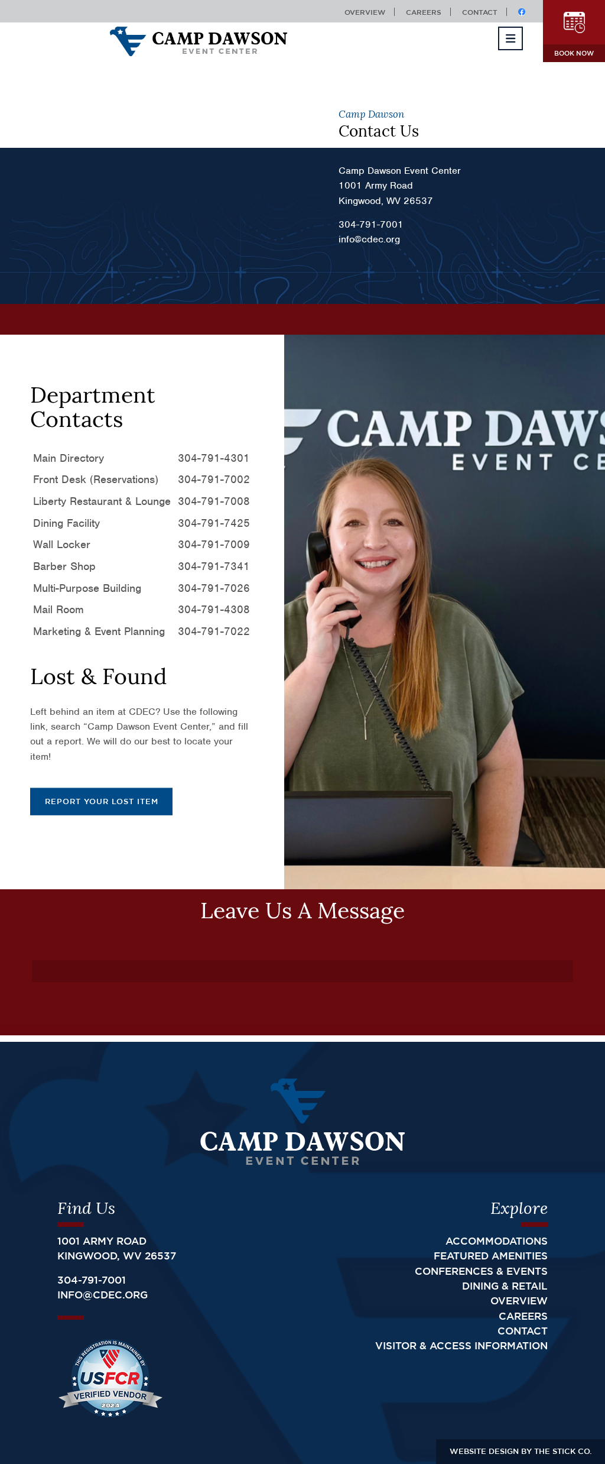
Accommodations (496, 1240)
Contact (479, 12)
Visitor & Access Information (461, 1345)
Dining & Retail (505, 1285)
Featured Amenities (491, 1255)
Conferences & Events (481, 1271)
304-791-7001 (91, 1279)
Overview (364, 12)
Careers (423, 12)
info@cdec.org (102, 1294)
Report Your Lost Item (101, 801)
